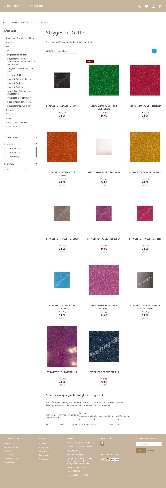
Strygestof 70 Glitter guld (145, 172)
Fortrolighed (9, 443)
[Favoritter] (146, 6)
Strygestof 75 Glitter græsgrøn (104, 107)
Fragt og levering (11, 447)
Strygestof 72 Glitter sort (62, 105)
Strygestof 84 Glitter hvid (104, 172)
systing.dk (8, 451)
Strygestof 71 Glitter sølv (62, 238)
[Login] (153, 6)
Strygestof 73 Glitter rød (145, 105)
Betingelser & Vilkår (12, 458)
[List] (159, 51)
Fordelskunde (9, 462)
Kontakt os (8, 454)
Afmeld (151, 450)
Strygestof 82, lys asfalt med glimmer (145, 307)
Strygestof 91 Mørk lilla (62, 372)
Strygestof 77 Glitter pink (145, 238)
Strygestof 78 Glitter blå (103, 372)
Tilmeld (141, 450)
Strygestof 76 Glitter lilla (103, 238)
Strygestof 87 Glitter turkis (62, 307)
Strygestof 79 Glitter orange (62, 174)
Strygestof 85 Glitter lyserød (104, 307)
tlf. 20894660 (73, 450)
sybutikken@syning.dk (75, 454)
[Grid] (154, 51)
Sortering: (50, 51)
